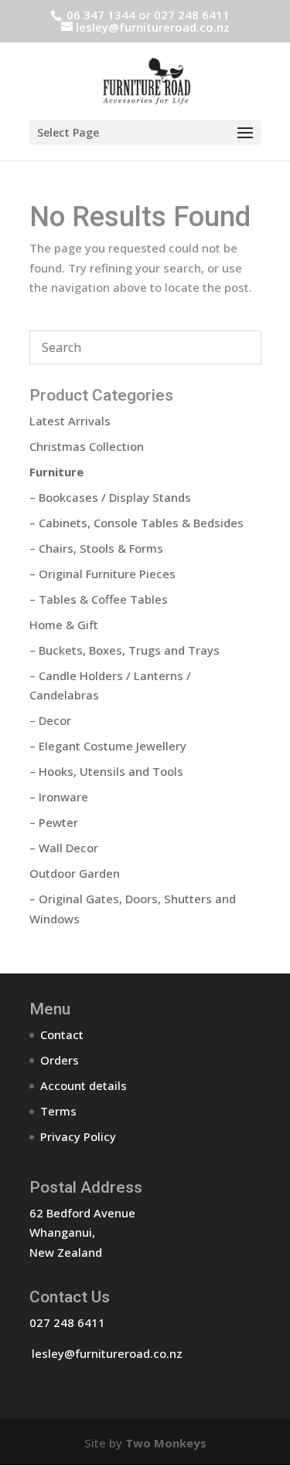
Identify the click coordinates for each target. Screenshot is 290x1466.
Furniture (56, 471)
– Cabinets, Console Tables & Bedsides (136, 522)
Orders (59, 1060)
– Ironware (58, 796)
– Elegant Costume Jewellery (107, 745)
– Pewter (53, 822)
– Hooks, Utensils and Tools (106, 771)
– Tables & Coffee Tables (98, 599)
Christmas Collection (86, 446)
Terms (58, 1111)
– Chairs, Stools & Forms (96, 548)
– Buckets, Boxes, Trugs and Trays (124, 650)
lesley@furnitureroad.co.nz (107, 1353)
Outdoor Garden (74, 873)
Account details (83, 1085)
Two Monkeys (165, 1443)
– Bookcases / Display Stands (110, 497)
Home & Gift (63, 624)
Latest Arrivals (70, 420)
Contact (62, 1034)
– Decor (50, 720)
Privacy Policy (78, 1136)
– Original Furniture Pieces (102, 573)
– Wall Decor (63, 847)
